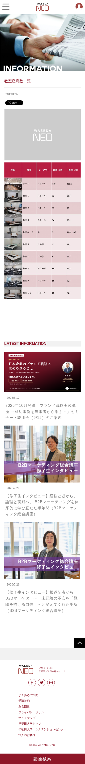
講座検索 (43, 758)
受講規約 (24, 701)
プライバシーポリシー (32, 712)
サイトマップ (26, 718)
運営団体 (24, 706)
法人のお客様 (26, 735)
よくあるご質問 (28, 695)
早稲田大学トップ (29, 723)
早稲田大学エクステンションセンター (42, 729)
